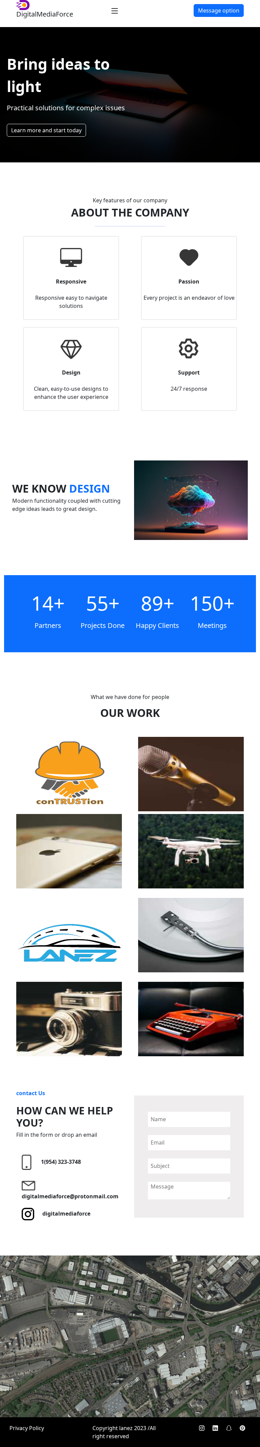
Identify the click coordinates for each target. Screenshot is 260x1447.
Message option (218, 10)
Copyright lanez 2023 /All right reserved (124, 1432)
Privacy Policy (26, 1428)
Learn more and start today (46, 130)
